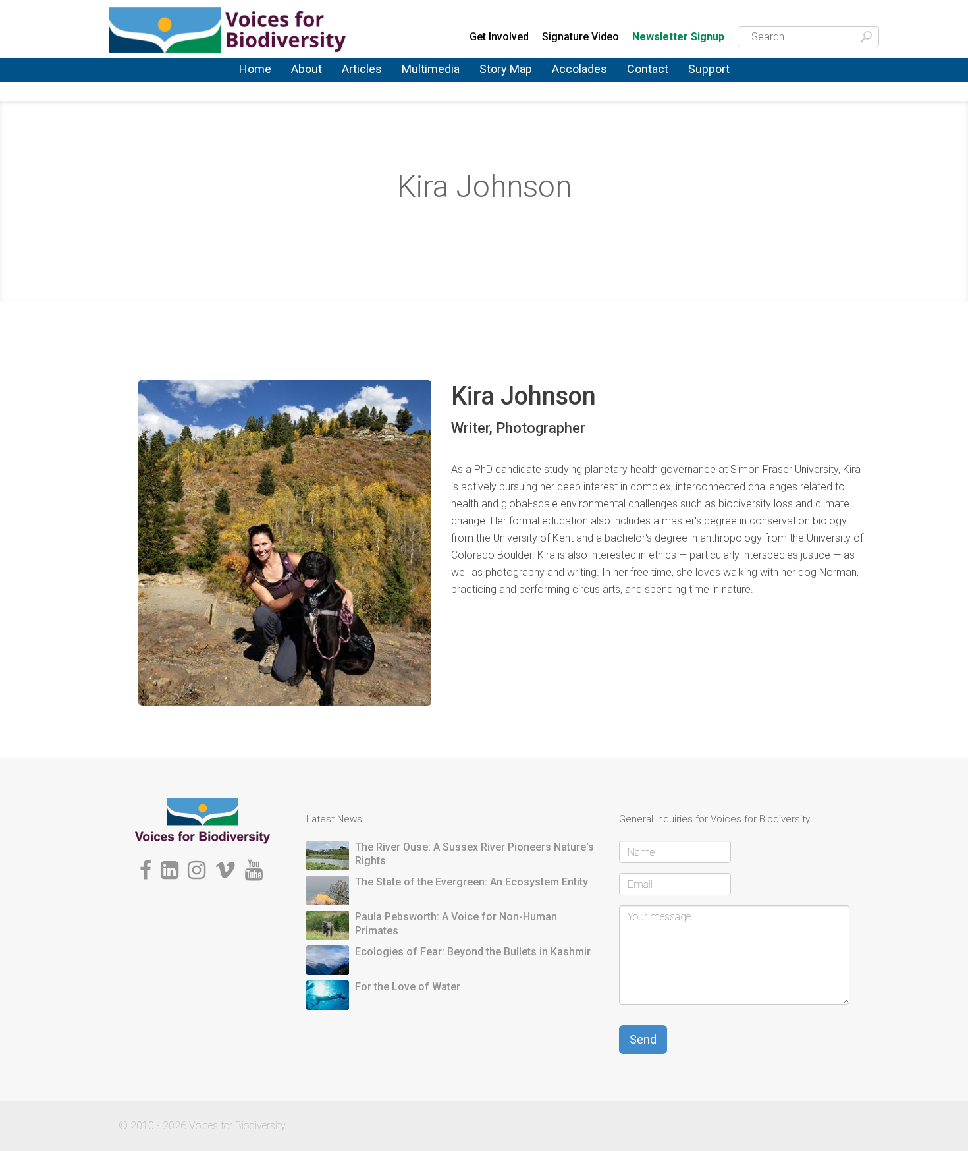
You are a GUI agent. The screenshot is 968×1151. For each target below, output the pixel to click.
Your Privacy (655, 79)
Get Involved (499, 36)
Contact (647, 69)
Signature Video (580, 36)
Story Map (505, 69)
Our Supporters (723, 79)
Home (255, 69)
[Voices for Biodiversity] (202, 820)
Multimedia (431, 69)
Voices (356, 79)
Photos (416, 77)
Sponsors (710, 81)
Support (709, 69)
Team (302, 81)
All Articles (365, 77)
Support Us (713, 77)
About (306, 69)
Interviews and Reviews (375, 84)
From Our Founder (310, 85)
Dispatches (367, 82)
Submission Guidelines (327, 88)
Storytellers (316, 82)
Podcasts (423, 79)
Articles (362, 69)
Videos (417, 81)
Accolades (579, 69)
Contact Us (652, 77)
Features (361, 81)
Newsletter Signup (678, 37)
